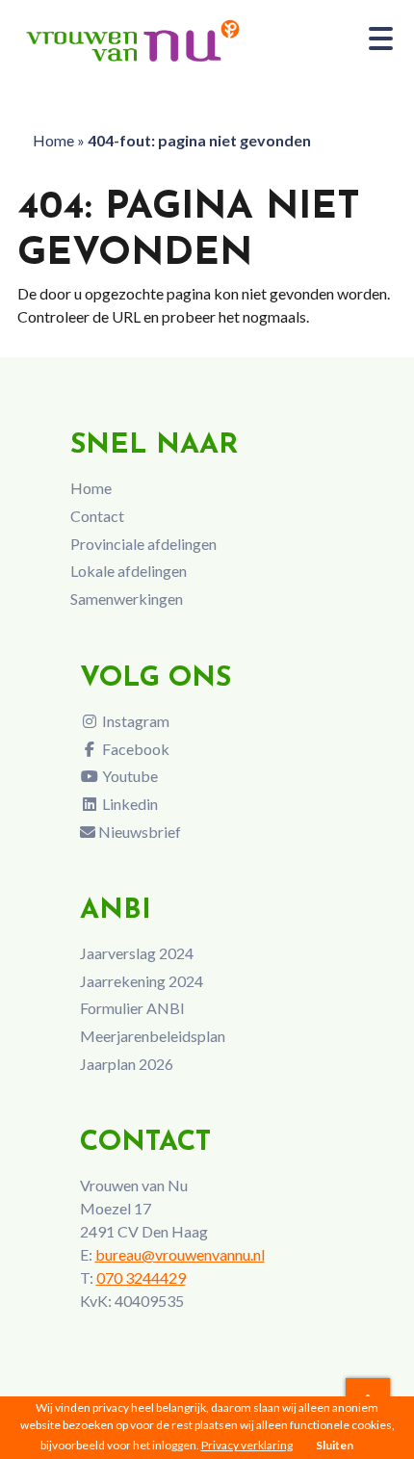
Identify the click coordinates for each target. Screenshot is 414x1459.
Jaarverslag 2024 (137, 953)
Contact (97, 516)
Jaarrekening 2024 (141, 981)
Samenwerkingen (126, 598)
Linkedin (128, 804)
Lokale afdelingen (128, 570)
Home (53, 140)
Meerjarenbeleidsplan (152, 1036)
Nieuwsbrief (138, 831)
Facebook (134, 749)
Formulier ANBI (132, 1008)
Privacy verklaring (247, 1445)
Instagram (134, 721)
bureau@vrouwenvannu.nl (180, 1254)
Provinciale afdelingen (143, 543)
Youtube (128, 776)
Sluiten (334, 1445)
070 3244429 (141, 1277)
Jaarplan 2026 (126, 1064)
